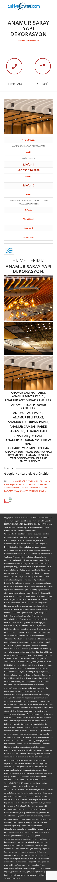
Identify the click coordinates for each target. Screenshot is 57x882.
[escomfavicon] (9, 251)
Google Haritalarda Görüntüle (26, 473)
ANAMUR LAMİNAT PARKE (16, 487)
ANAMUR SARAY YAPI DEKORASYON (30, 491)
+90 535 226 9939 (28, 170)
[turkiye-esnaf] (23, 6)
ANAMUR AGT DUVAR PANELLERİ (28, 481)
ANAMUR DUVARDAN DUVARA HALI (32, 484)
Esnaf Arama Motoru (28, 40)
